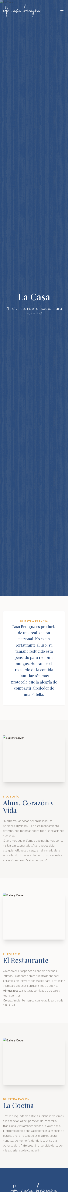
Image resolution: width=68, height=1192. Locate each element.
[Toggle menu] (61, 10)
